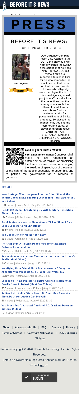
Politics (19, 229)
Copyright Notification (40, 333)
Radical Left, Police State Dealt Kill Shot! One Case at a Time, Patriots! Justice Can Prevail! (36, 295)
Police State (23, 205)
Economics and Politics (28, 288)
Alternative (21, 238)
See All (7, 187)
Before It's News (29, 4)
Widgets (40, 338)
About (6, 327)
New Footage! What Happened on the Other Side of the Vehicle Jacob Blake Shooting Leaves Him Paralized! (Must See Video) (38, 198)
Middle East (21, 251)
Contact (56, 327)
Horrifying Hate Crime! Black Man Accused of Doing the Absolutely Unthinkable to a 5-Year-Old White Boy (36, 270)
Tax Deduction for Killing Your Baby (24, 234)
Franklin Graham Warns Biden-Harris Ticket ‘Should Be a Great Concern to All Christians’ (37, 224)
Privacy (70, 327)
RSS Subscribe (68, 333)
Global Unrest (24, 217)
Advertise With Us (25, 327)
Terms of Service (12, 333)
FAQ (43, 327)
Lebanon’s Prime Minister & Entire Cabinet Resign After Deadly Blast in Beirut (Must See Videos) (36, 282)
